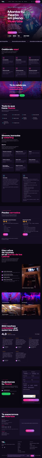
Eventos (10, 1)
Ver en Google (37, 334)
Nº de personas (25, 375)
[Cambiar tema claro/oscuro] (34, 1)
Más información (18, 456)
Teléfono (24, 379)
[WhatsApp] (4, 447)
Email (32, 379)
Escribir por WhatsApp (6, 393)
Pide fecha (25, 1)
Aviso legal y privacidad (21, 451)
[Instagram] (2, 447)
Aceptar (32, 455)
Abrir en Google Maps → (5, 423)
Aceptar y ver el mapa (30, 430)
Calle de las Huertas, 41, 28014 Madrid (34, 444)
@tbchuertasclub (4, 434)
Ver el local (20, 32)
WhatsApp (22, 95)
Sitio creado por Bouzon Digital (36, 455)
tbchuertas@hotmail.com (5, 433)
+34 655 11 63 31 (4, 432)
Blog (22, 1)
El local (16, 1)
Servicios (13, 1)
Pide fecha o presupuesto (12, 32)
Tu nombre (32, 375)
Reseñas (20, 1)
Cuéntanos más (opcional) (26, 389)
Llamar (13, 393)
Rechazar (28, 455)
